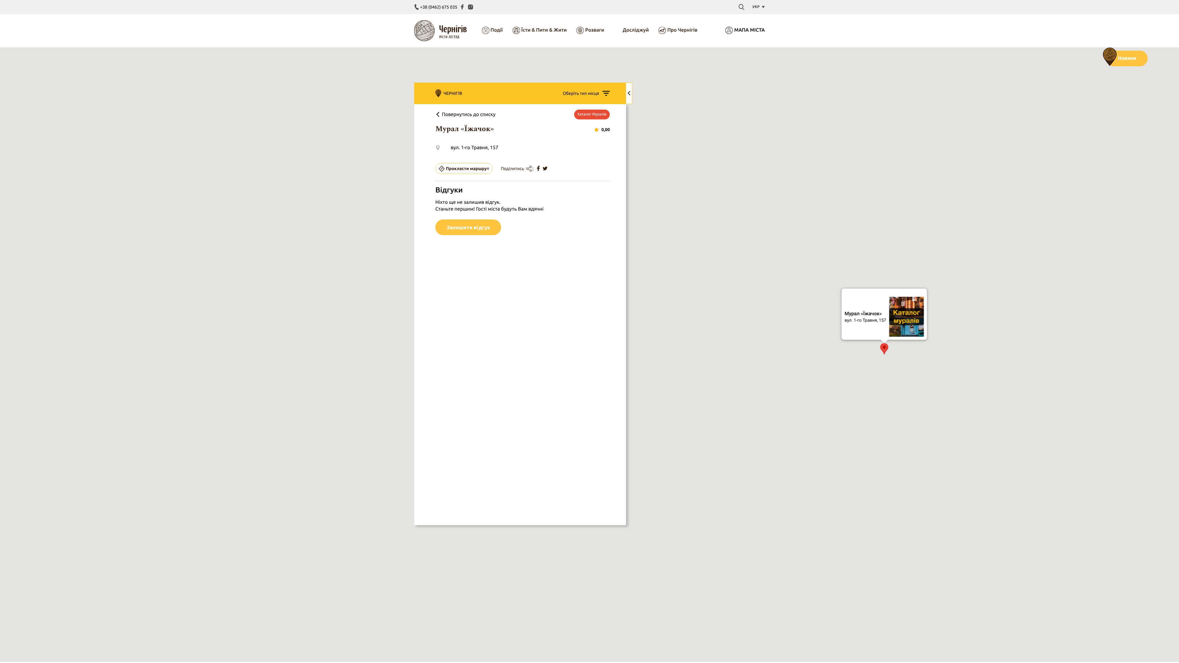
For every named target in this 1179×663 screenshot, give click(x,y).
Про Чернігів (682, 30)
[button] (884, 349)
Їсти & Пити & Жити (544, 30)
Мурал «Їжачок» (863, 313)
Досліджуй (636, 30)
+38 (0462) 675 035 (438, 7)
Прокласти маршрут (467, 168)
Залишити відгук (468, 227)
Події (497, 30)
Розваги (594, 30)
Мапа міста (749, 30)
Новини (1127, 58)
